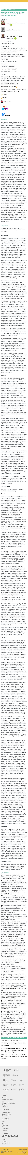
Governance (5, 1106)
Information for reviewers (8, 1103)
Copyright (4, 1104)
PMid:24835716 (12, 997)
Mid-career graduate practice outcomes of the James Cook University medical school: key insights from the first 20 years (13, 1050)
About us (4, 1098)
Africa (3, 1121)
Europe (4, 1126)
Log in (3, 1139)
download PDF (7, 101)
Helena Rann (8, 30)
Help (3, 1144)
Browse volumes (6, 1114)
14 (1, 983)
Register (4, 1141)
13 (17, 659)
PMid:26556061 (7, 981)
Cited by (5, 97)
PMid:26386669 (14, 936)
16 (6, 388)
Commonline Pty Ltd (22, 1153)
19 (9, 759)
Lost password (6, 1143)
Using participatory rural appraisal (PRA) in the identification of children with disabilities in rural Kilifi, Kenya (14, 1056)
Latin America (5, 1128)
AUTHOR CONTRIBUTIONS (8, 86)
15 (1, 992)
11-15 (18, 334)
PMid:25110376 (5, 1008)
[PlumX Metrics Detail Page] (5, 108)
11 (15, 499)
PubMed (5, 94)
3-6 (11, 272)
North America (5, 1130)
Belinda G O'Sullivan (10, 23)
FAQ (3, 1101)
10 (7, 316)
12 (1, 966)
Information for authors (7, 1099)
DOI (21, 927)
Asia (3, 1123)
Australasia (5, 1125)
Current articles (6, 1112)
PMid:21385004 (15, 988)
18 (24, 713)
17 (19, 473)
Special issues (6, 1115)
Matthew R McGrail (10, 36)
